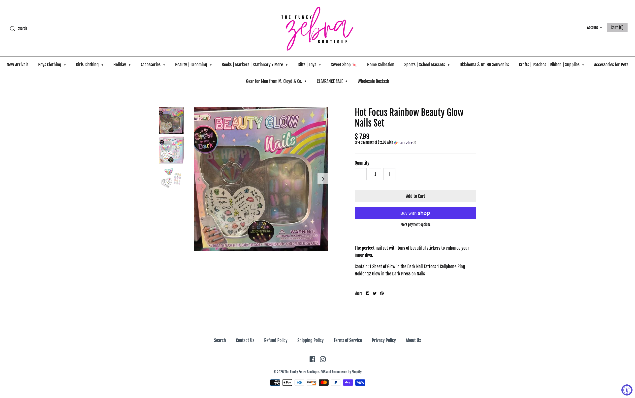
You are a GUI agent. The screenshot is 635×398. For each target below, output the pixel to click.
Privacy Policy (384, 340)
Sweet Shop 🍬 (344, 64)
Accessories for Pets (611, 64)
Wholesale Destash (373, 81)
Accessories (153, 64)
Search (220, 340)
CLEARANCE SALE (332, 81)
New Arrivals (17, 64)
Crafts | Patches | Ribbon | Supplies (551, 64)
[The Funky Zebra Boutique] (317, 28)
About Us (413, 340)
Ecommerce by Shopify (347, 372)
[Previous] (198, 178)
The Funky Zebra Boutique (302, 372)
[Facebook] (312, 359)
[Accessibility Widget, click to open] (627, 390)
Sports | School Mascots (426, 64)
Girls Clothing (89, 64)
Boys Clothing (52, 64)
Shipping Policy (310, 340)
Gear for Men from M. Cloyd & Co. (276, 81)
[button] (385, 142)
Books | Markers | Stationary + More (254, 64)
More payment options (416, 225)
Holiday (121, 64)
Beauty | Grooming (193, 64)
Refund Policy (275, 340)
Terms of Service (348, 340)
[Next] (323, 178)
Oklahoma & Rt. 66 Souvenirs (484, 64)
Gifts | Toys (309, 64)
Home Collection (380, 64)
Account (592, 27)
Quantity (362, 163)
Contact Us (245, 340)
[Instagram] (323, 359)
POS (322, 372)
